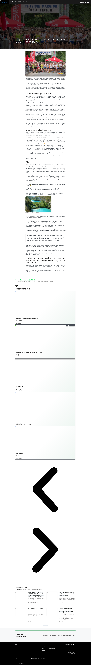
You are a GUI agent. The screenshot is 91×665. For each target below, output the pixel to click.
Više (26, 1)
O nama (50, 646)
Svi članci (45, 625)
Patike (23, 1)
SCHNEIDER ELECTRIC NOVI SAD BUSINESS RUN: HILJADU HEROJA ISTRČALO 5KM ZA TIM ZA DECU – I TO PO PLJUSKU (36, 594)
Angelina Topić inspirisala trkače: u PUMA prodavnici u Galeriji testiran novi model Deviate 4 (66, 610)
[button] (45, 490)
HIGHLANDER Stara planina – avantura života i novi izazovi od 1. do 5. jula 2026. (67, 594)
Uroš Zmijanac (30, 621)
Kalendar (11, 1)
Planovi (19, 1)
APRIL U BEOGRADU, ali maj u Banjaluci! (35, 609)
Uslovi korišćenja (52, 648)
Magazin (15, 1)
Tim (49, 644)
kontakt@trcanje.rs (72, 653)
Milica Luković (30, 604)
